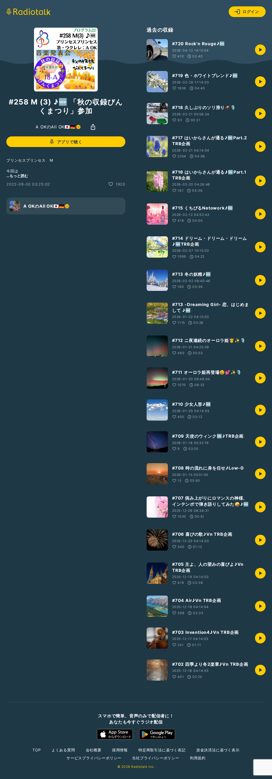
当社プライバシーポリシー (155, 758)
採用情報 (120, 750)
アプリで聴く (69, 141)
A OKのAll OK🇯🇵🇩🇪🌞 (58, 126)
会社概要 (93, 750)
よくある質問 (63, 750)
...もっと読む (17, 175)
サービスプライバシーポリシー (93, 758)
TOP (36, 750)
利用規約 (198, 758)
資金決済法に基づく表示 (218, 750)
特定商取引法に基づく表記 (162, 750)
